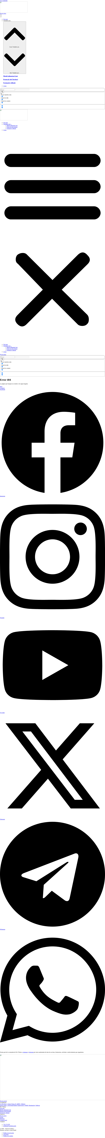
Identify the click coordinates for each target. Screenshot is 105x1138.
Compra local (3, 1120)
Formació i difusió (11, 128)
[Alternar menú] (1, 15)
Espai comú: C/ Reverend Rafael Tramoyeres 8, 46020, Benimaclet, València (20, 1105)
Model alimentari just (12, 125)
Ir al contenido (3, 0)
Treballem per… (7, 124)
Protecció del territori (12, 127)
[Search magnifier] (2, 92)
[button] (52, 237)
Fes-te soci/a (3, 1115)
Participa (2, 1118)
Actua (4, 130)
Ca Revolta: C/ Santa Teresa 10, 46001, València (12, 1104)
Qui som (5, 122)
